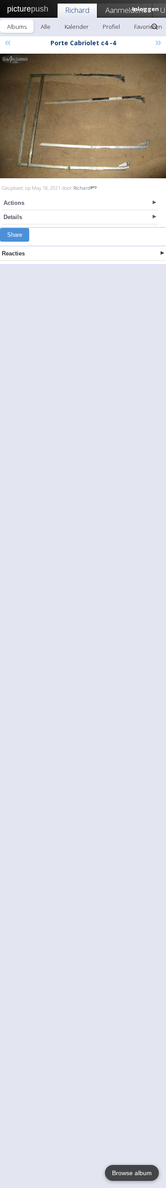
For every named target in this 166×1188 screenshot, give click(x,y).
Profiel (111, 27)
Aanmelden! (124, 10)
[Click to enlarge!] (83, 116)
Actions (14, 203)
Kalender (77, 27)
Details (13, 217)
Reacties (13, 253)
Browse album (132, 1172)
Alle (45, 27)
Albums (17, 27)
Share (14, 234)
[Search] (154, 27)
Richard (77, 10)
